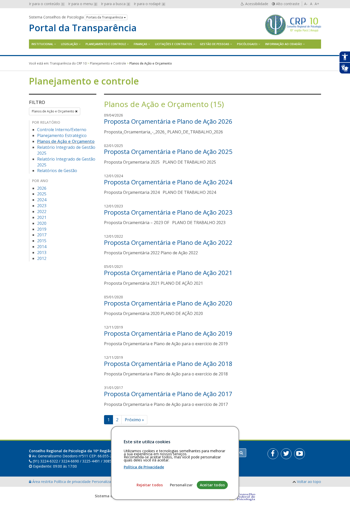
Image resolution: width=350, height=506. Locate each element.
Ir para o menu (82, 3)
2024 (41, 200)
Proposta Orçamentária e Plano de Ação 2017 (168, 393)
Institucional (42, 44)
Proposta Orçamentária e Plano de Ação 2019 (168, 333)
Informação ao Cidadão (283, 44)
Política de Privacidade (144, 467)
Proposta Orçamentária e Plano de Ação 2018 (168, 363)
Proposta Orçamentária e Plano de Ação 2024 (168, 182)
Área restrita (42, 481)
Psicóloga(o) (247, 44)
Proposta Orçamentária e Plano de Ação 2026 (168, 121)
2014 (41, 246)
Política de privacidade (73, 481)
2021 (41, 217)
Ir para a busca (115, 3)
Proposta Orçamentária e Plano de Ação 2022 (168, 242)
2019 (41, 229)
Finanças (140, 44)
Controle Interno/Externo (61, 129)
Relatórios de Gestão (57, 170)
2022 (41, 211)
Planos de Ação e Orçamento (53, 111)
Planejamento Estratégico (62, 135)
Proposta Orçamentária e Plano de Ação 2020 (168, 303)
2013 (41, 252)
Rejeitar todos (150, 484)
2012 (41, 258)
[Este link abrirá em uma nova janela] (272, 453)
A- (306, 3)
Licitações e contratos (173, 44)
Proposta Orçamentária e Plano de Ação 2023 (168, 212)
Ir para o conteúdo (46, 3)
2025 (41, 194)
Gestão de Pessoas (214, 44)
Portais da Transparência (105, 17)
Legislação (69, 44)
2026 (41, 188)
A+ (317, 3)
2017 (41, 235)
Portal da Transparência (83, 28)
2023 (41, 205)
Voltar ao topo (309, 481)
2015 (41, 241)
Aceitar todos (212, 484)
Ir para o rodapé (149, 3)
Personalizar (181, 484)
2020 (41, 223)
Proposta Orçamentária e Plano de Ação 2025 (168, 151)
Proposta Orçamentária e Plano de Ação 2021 (168, 272)
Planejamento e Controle (106, 44)
